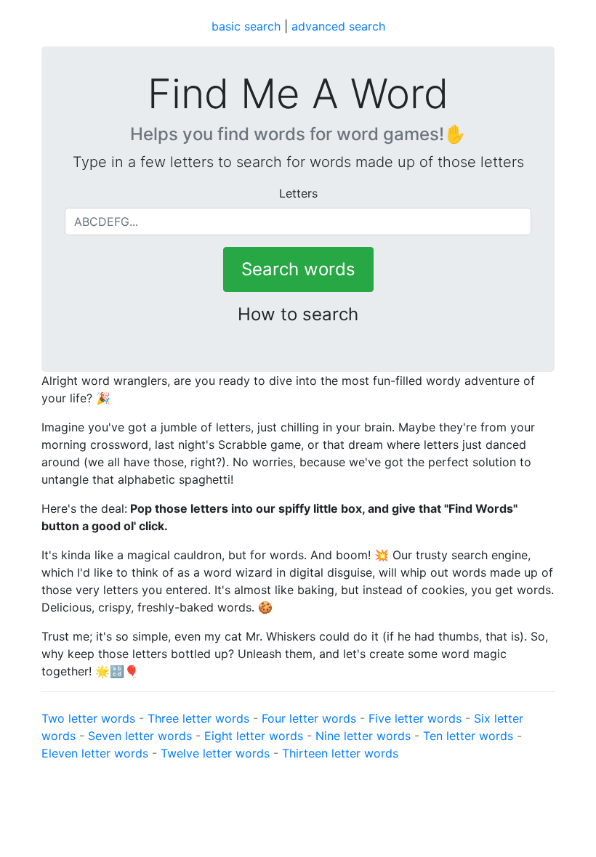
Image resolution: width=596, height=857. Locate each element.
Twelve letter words (215, 753)
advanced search (338, 26)
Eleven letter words (94, 753)
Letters (298, 193)
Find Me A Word (298, 94)
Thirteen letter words (340, 753)
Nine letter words (363, 735)
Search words (298, 269)
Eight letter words (253, 735)
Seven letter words (140, 735)
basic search (246, 26)
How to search (298, 314)
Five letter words (415, 718)
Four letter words (309, 718)
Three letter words (198, 718)
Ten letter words (468, 735)
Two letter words (88, 718)
